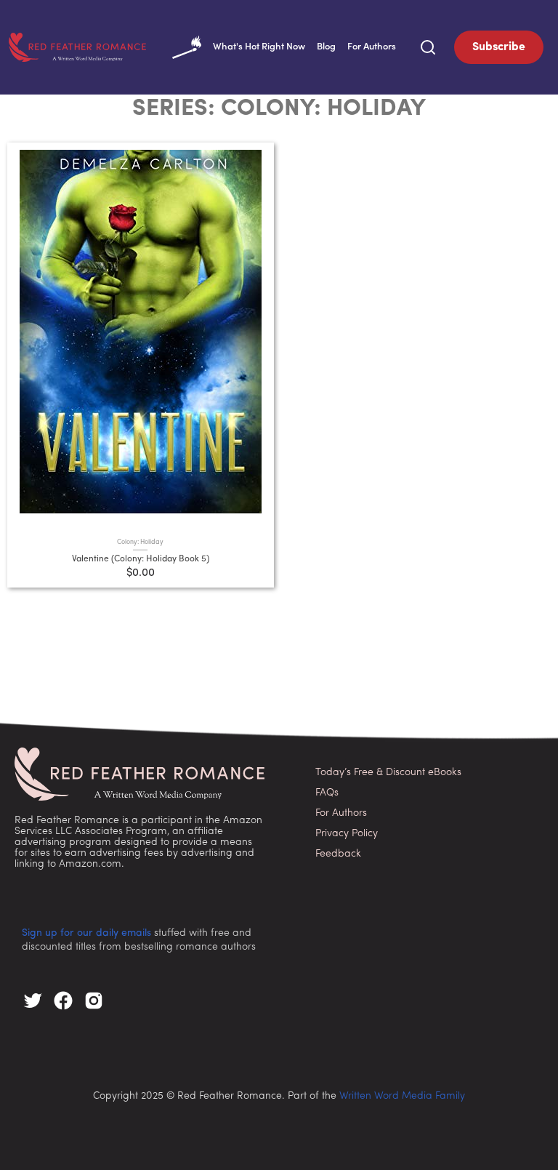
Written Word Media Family (402, 1096)
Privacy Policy (346, 833)
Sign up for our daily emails (86, 933)
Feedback (338, 854)
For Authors (371, 47)
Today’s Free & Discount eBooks (388, 772)
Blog (326, 47)
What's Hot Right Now (259, 47)
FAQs (327, 793)
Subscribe (498, 47)
